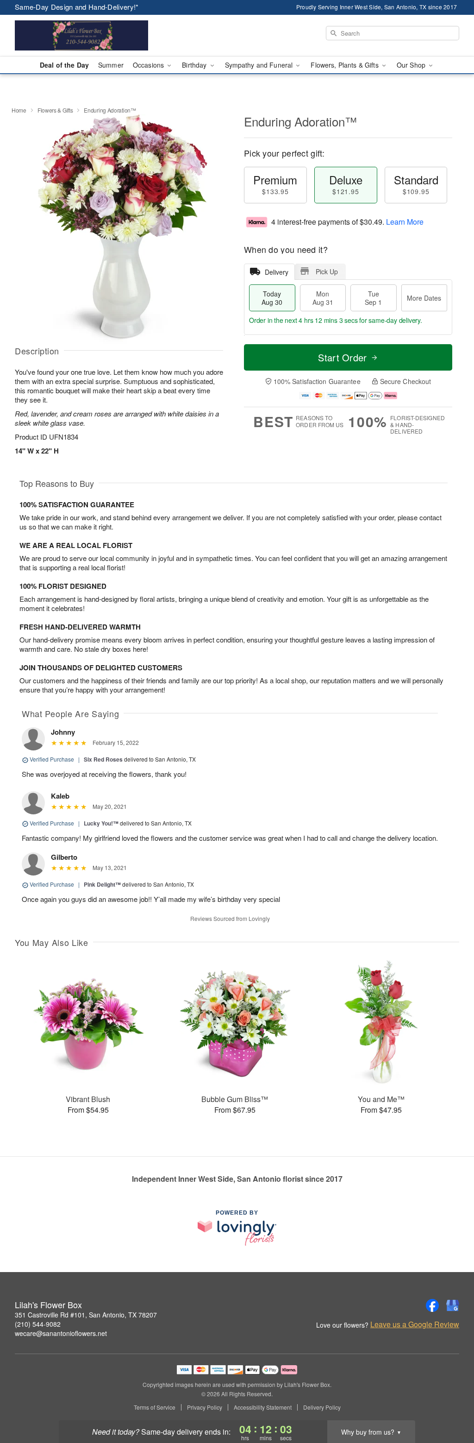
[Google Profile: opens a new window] (452, 1305)
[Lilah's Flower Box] (81, 36)
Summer (111, 64)
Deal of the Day (64, 64)
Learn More (405, 221)
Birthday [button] (195, 64)
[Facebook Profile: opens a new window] (432, 1305)
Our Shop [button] (412, 64)
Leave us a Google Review (414, 1324)
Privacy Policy (204, 1407)
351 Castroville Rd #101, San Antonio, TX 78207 (86, 1314)
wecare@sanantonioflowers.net (61, 1333)
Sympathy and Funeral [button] (260, 64)
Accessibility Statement (263, 1407)
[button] (449, 1403)
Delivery (276, 272)
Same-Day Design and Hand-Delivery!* (77, 7)
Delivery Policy (322, 1407)
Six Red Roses (103, 759)
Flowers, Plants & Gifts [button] (345, 64)
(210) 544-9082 (38, 1324)
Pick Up (327, 271)
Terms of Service (154, 1407)
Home (19, 110)
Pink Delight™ (102, 884)
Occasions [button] (149, 64)
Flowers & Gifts (55, 110)
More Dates (424, 297)
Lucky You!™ (101, 823)
